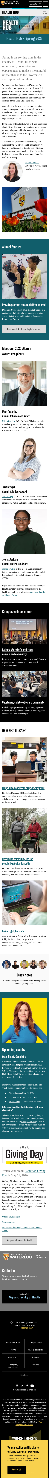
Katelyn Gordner (28, 1121)
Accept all (16, 1469)
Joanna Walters (8, 568)
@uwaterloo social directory (24, 1390)
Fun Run (12, 1097)
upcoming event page (20, 1087)
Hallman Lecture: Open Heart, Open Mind (22, 1066)
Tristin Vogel (7, 496)
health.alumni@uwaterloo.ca (14, 1279)
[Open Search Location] (45, 4)
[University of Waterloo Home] (10, 4)
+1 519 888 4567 (26, 1328)
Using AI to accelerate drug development (23, 788)
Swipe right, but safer (13, 931)
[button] (35, 4)
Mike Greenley (8, 421)
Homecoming (14, 1101)
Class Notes (24, 975)
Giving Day (14, 1093)
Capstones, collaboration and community (23, 702)
